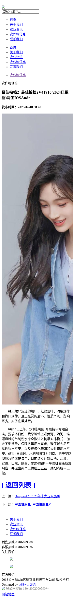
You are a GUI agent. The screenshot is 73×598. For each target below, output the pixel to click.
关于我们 (16, 24)
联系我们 (16, 39)
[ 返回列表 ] (18, 485)
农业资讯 (16, 29)
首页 (13, 19)
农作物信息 (18, 34)
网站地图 (8, 594)
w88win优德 (27, 584)
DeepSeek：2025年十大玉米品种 (37, 496)
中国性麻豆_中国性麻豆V (33, 504)
